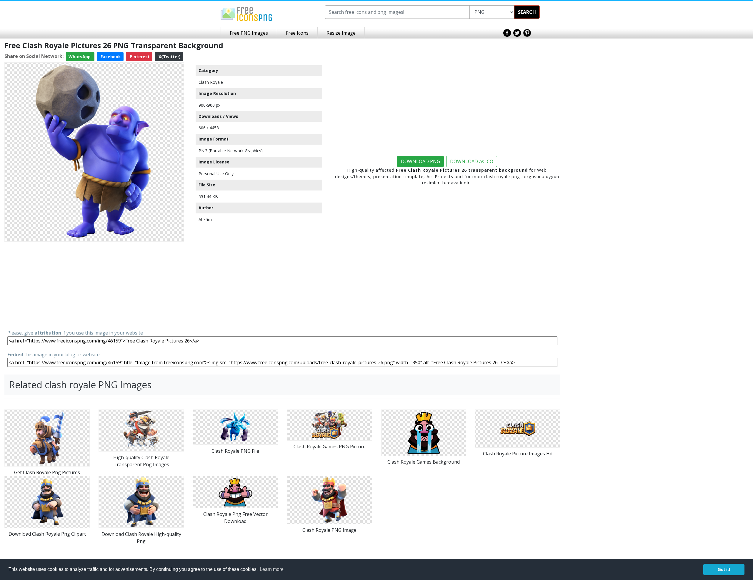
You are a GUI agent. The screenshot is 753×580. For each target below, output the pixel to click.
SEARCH (527, 12)
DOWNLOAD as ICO (471, 161)
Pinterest (139, 56)
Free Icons (297, 33)
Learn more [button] (272, 569)
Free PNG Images (249, 33)
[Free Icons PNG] (246, 13)
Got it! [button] (724, 569)
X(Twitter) (169, 56)
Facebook (110, 56)
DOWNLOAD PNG (420, 161)
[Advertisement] (94, 285)
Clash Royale (211, 82)
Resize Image (341, 33)
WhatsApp (80, 56)
